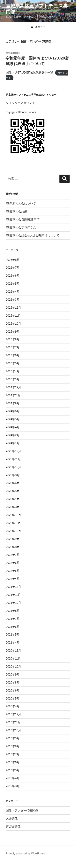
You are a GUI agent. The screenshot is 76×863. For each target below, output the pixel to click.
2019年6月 (12, 762)
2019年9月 (12, 738)
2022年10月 (13, 531)
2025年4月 (12, 371)
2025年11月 (13, 315)
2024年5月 (12, 419)
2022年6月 (12, 562)
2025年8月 (12, 339)
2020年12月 (13, 650)
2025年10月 (13, 323)
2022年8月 (12, 547)
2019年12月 (13, 714)
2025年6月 (12, 355)
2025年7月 (12, 347)
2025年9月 (12, 331)
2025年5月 (12, 363)
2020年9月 (12, 674)
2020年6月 (12, 690)
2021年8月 (12, 610)
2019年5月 (12, 770)
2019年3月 (12, 786)
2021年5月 (12, 634)
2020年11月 (13, 658)
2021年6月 (12, 626)
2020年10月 (13, 666)
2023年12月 (13, 451)
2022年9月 (12, 539)
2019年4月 (12, 778)
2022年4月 (12, 578)
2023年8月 (12, 475)
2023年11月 (13, 459)
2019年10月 (13, 730)
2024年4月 (12, 427)
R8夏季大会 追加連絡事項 (23, 219)
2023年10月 (13, 467)
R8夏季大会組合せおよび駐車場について (32, 235)
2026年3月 (12, 299)
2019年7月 (12, 754)
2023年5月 (12, 491)
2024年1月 (12, 443)
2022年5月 (12, 570)
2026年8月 (12, 259)
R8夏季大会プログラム (21, 227)
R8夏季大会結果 (16, 211)
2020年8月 (12, 682)
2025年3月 (12, 379)
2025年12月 (13, 307)
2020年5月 (12, 698)
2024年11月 (13, 395)
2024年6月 (12, 411)
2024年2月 (12, 435)
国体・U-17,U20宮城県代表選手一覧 (29, 72)
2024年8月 (12, 403)
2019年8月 (12, 746)
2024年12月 (13, 387)
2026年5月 (12, 283)
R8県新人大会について (21, 203)
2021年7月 (12, 618)
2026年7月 (12, 267)
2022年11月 (13, 523)
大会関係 (12, 818)
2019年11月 (13, 722)
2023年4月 (12, 499)
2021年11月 (13, 594)
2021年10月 (13, 602)
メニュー (40, 26)
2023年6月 (12, 483)
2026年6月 (12, 275)
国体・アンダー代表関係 (22, 810)
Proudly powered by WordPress (25, 853)
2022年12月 (13, 515)
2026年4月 (12, 291)
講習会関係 (13, 826)
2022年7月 (12, 554)
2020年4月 (12, 706)
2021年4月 (12, 642)
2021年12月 (13, 586)
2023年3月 (12, 507)
